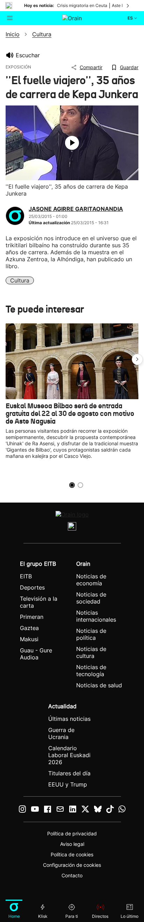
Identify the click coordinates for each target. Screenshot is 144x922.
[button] (137, 359)
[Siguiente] (128, 5)
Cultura (19, 280)
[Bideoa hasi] (72, 143)
